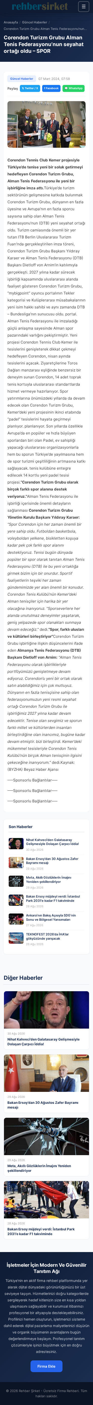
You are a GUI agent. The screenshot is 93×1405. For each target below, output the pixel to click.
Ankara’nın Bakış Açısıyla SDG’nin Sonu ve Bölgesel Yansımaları (51, 917)
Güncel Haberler (34, 22)
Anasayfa (11, 22)
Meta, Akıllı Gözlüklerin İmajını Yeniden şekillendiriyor (48, 880)
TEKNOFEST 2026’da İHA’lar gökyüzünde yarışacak (47, 936)
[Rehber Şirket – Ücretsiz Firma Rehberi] (41, 6)
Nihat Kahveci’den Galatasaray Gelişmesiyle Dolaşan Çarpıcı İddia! (52, 842)
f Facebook (51, 88)
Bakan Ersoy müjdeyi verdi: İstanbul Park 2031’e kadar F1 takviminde (53, 899)
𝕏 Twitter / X (30, 88)
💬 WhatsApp (73, 88)
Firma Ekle (46, 1366)
